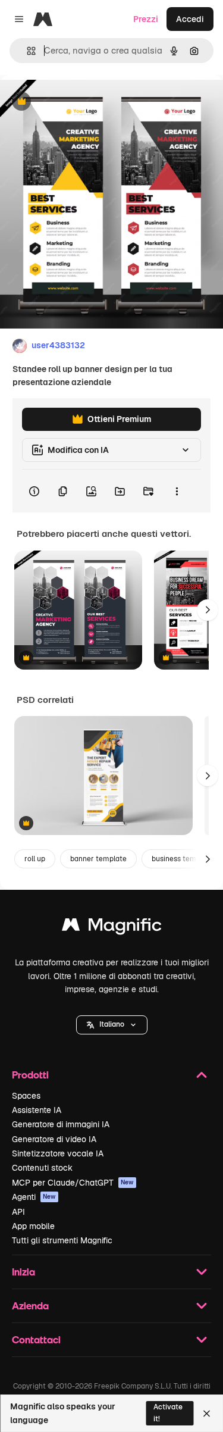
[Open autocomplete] (26, 50)
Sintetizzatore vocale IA (57, 1153)
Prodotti (30, 1074)
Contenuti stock (42, 1167)
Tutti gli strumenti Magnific (62, 1240)
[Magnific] (112, 927)
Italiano (111, 1024)
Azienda (30, 1305)
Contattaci (36, 1339)
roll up (34, 859)
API (18, 1211)
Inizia (23, 1271)
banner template (98, 859)
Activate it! (168, 1412)
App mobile (33, 1226)
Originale (78, 102)
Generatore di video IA (54, 1139)
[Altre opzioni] (177, 491)
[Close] (206, 1413)
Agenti (34, 1197)
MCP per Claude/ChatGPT (73, 1182)
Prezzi (145, 19)
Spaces (26, 1095)
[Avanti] (207, 610)
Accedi (190, 19)
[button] (111, 1024)
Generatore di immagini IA (60, 1124)
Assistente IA (36, 1110)
